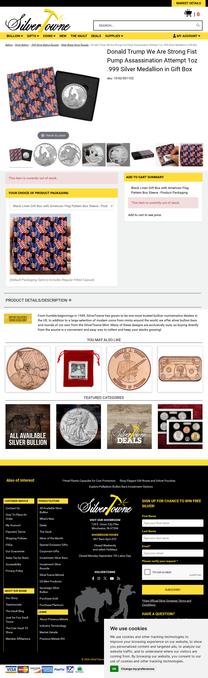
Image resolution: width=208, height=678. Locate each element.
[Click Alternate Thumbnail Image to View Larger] (20, 155)
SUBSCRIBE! (173, 589)
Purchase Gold (49, 598)
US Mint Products (51, 581)
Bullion (9, 45)
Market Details (49, 632)
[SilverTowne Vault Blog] (118, 578)
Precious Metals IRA (52, 638)
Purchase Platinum (52, 605)
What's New (47, 518)
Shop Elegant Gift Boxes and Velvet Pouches (147, 480)
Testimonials (14, 604)
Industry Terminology (53, 625)
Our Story (12, 598)
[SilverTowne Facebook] (93, 578)
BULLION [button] (14, 36)
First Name (149, 516)
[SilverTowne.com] (44, 21)
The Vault (46, 531)
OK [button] (114, 668)
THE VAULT (78, 36)
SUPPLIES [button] (113, 36)
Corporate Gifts (49, 551)
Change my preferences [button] (137, 668)
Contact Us (13, 508)
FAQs (9, 544)
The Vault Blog (15, 611)
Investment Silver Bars (54, 557)
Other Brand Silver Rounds (75, 45)
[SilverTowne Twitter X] (105, 578)
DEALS (96, 36)
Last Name (149, 531)
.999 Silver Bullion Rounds (45, 45)
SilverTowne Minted (52, 574)
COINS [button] (48, 36)
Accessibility (13, 564)
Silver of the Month (51, 538)
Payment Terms (15, 531)
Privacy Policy (14, 570)
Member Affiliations (18, 638)
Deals (43, 525)
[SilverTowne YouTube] (112, 578)
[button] (192, 14)
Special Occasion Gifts (54, 544)
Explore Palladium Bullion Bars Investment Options (121, 486)
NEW (63, 36)
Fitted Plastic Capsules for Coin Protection (89, 480)
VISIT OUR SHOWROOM (105, 520)
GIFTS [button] (32, 36)
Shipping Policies (16, 538)
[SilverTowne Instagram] (98, 578)
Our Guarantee (15, 551)
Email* (146, 546)
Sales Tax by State (17, 557)
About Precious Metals (54, 619)
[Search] (198, 25)
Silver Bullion (22, 45)
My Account (13, 525)
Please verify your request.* (160, 561)
